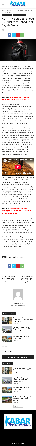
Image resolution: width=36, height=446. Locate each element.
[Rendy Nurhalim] (3, 30)
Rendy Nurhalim (10, 30)
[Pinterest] (18, 35)
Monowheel (20, 257)
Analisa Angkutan (4, 332)
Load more (17, 406)
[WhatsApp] (22, 35)
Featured (4, 15)
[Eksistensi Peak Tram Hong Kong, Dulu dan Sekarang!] (7, 339)
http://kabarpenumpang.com (18, 305)
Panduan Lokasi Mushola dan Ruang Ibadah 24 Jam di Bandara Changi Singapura (23, 319)
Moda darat (23, 15)
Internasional (16, 15)
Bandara (4, 323)
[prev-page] (3, 345)
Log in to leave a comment (18, 357)
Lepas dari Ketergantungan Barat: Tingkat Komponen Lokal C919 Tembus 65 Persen (23, 329)
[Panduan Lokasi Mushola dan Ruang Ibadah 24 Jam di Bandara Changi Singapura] (7, 320)
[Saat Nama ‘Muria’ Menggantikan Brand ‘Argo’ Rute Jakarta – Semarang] (7, 399)
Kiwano (9, 257)
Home (3, 10)
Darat (3, 341)
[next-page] (6, 345)
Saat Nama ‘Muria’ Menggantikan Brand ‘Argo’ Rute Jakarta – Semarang (23, 398)
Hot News (8, 10)
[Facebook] (9, 35)
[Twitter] (14, 35)
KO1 (14, 257)
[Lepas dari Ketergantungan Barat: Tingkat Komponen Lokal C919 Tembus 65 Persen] (7, 329)
